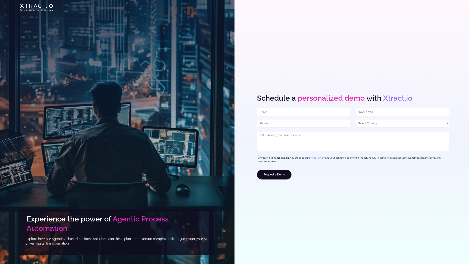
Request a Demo (274, 174)
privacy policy (317, 157)
